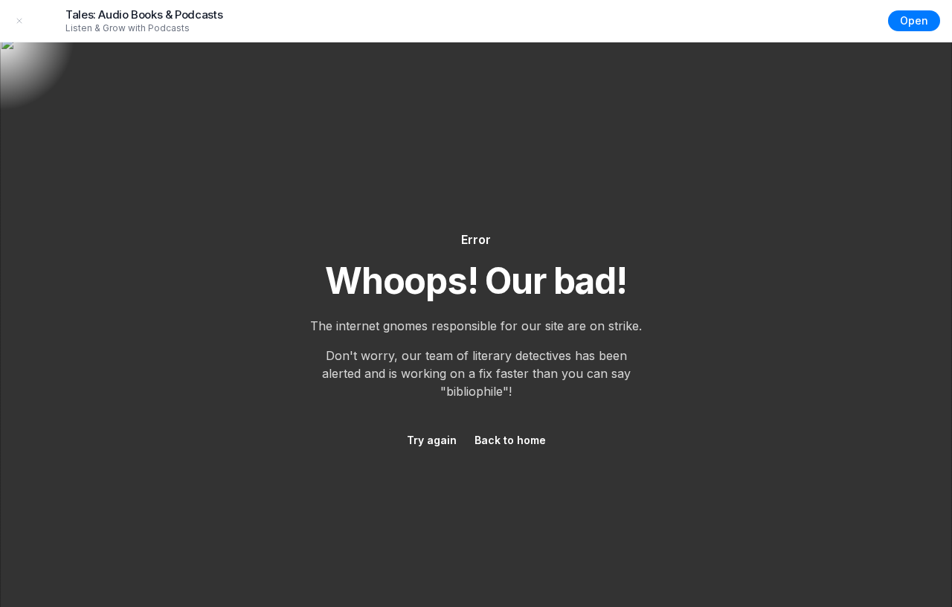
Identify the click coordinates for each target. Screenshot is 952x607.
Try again (432, 440)
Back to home (510, 440)
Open (914, 20)
